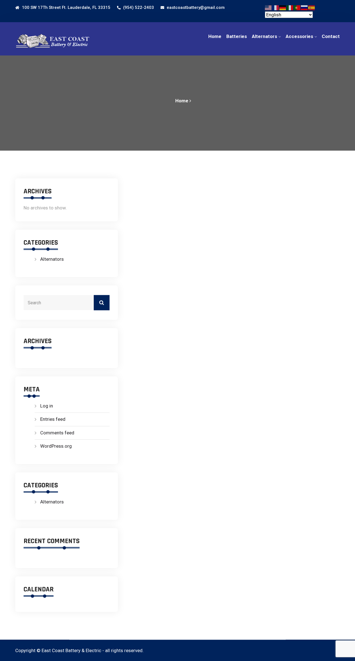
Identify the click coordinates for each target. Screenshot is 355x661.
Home (214, 36)
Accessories (299, 36)
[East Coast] (52, 39)
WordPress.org (56, 446)
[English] (268, 7)
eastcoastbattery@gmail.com (195, 7)
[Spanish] (311, 7)
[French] (275, 7)
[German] (282, 7)
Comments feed (57, 432)
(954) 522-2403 (138, 7)
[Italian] (290, 7)
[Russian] (304, 7)
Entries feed (52, 419)
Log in (46, 406)
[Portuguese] (297, 7)
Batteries (236, 36)
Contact (331, 36)
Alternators (264, 36)
